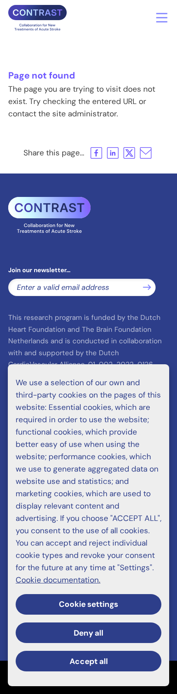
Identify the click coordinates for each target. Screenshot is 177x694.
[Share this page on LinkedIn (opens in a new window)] (113, 153)
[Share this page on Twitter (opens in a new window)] (129, 153)
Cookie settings (88, 604)
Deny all (88, 633)
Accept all (89, 661)
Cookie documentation (57, 580)
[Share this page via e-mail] (145, 153)
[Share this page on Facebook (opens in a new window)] (96, 153)
